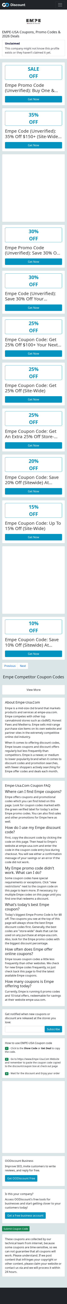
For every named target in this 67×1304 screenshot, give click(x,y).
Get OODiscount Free (21, 1178)
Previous (10, 666)
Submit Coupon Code (16, 1228)
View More (34, 690)
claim (37, 1263)
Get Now (33, 99)
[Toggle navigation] (60, 4)
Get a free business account (25, 1215)
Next (23, 666)
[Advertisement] (33, 187)
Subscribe (53, 1029)
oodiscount (13, 4)
